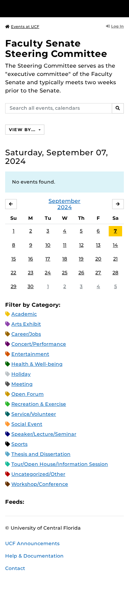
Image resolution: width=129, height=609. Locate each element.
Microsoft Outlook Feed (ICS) (45, 502)
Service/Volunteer (33, 414)
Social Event (26, 424)
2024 (64, 207)
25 (64, 272)
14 (115, 245)
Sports (19, 444)
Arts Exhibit (26, 324)
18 (64, 259)
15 (13, 259)
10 (48, 245)
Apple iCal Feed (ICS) (33, 502)
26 (81, 272)
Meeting (22, 384)
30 (31, 286)
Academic (24, 314)
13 (98, 245)
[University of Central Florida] (52, 8)
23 (30, 272)
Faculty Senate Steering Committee (56, 48)
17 (47, 259)
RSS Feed (56, 502)
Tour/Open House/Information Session (59, 464)
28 (115, 272)
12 (81, 245)
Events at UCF (25, 26)
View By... (23, 129)
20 (98, 259)
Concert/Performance (38, 344)
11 (64, 245)
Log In (117, 26)
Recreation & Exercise (38, 404)
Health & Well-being (37, 364)
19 (81, 259)
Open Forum (27, 394)
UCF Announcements (32, 543)
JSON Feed (80, 502)
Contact (15, 568)
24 (48, 272)
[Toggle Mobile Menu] (122, 8)
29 (14, 286)
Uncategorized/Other (38, 474)
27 (98, 272)
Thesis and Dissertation (41, 454)
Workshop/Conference (39, 484)
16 (30, 259)
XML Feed (68, 502)
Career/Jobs (26, 334)
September (64, 201)
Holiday (21, 374)
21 (115, 259)
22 (13, 272)
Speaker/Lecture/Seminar (43, 434)
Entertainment (30, 354)
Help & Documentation (34, 556)
